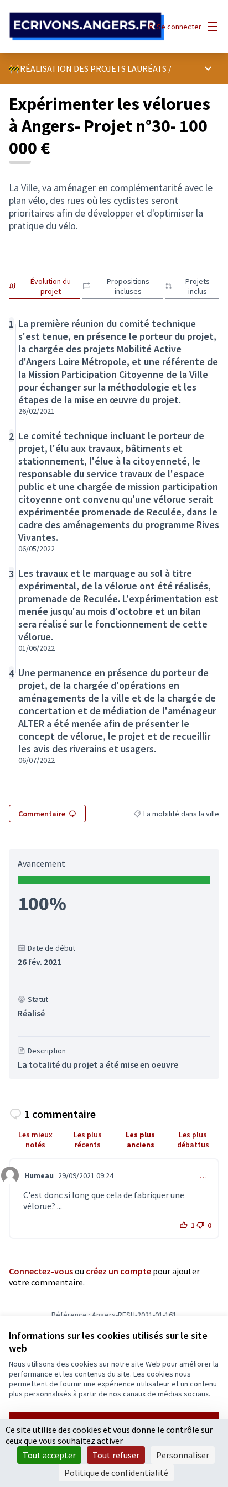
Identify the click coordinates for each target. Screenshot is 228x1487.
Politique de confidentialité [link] (116, 1472)
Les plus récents (88, 1139)
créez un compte (118, 1271)
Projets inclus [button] (197, 286)
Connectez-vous (41, 1271)
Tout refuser (115, 1454)
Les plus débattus (193, 1139)
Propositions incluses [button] (128, 286)
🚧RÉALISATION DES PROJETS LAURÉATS (88, 68)
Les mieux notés (35, 1139)
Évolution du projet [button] (50, 286)
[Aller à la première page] (86, 26)
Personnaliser (182, 1454)
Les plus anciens (140, 1139)
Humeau (39, 1175)
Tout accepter (49, 1454)
